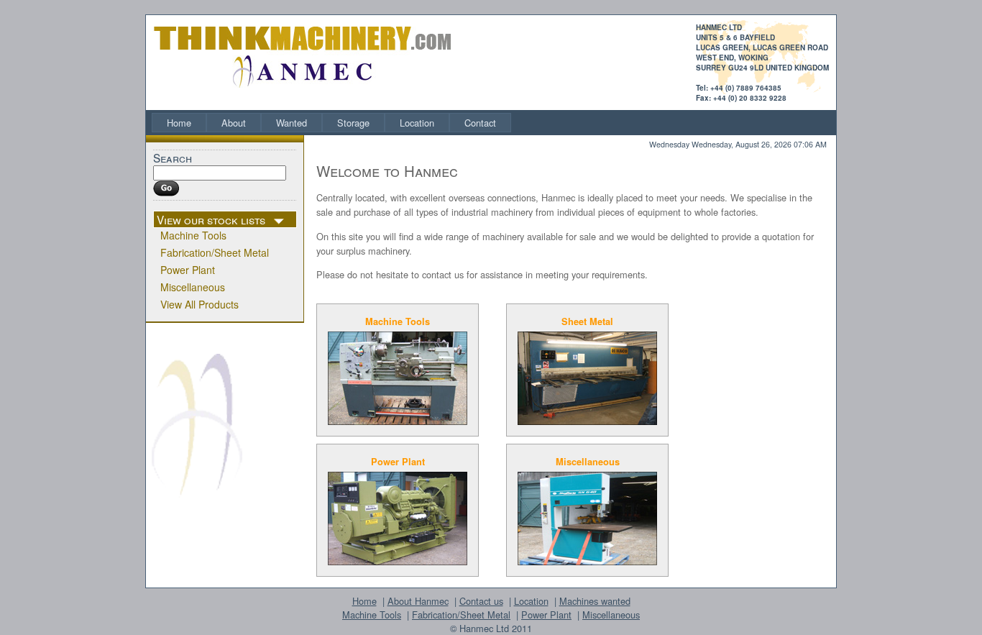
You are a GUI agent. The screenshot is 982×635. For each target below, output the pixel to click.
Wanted (291, 122)
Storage (353, 122)
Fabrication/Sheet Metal (214, 252)
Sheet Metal (587, 321)
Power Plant (187, 269)
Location (417, 122)
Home (179, 122)
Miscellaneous (192, 287)
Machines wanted (594, 601)
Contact (480, 122)
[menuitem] (179, 122)
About (233, 122)
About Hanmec (418, 601)
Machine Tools (193, 235)
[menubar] (331, 122)
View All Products (199, 304)
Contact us (481, 601)
